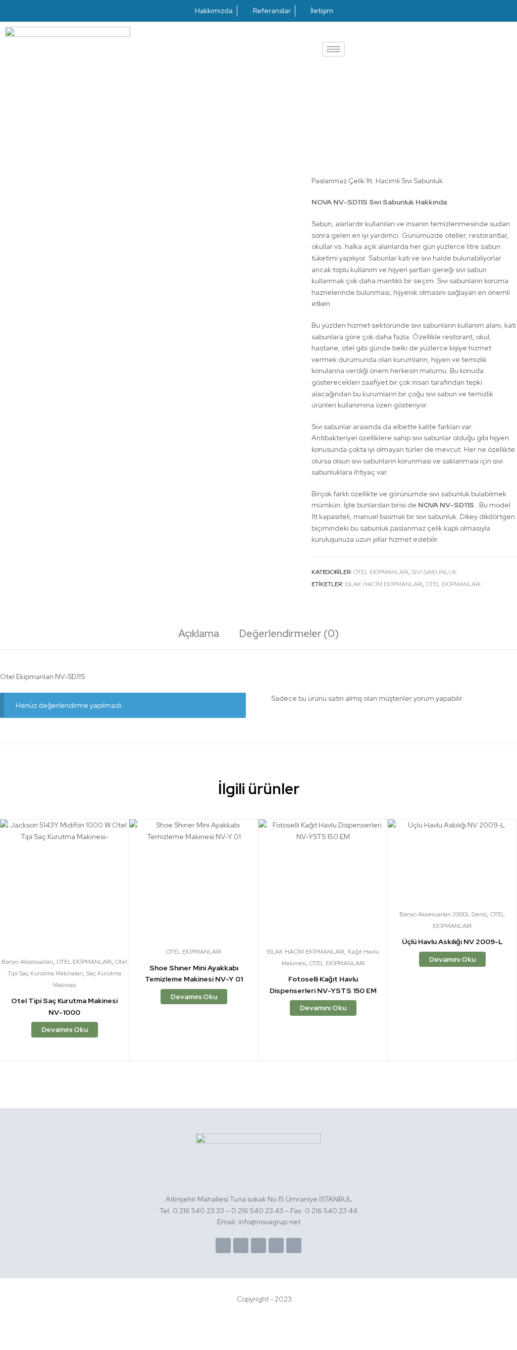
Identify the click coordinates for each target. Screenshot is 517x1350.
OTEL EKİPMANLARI (380, 572)
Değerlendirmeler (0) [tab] (289, 633)
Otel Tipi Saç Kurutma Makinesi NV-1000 (64, 1006)
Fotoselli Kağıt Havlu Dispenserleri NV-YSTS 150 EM (323, 984)
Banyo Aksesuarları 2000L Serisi (443, 914)
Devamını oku (64, 1029)
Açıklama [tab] (198, 633)
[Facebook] (223, 1245)
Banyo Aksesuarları (27, 962)
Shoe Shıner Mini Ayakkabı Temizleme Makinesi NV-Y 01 (194, 973)
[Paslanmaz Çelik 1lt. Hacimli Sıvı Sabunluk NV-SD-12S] (511, 104)
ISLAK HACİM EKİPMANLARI (384, 584)
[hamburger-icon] (333, 49)
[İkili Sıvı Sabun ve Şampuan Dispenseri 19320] (485, 104)
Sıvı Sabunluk (434, 572)
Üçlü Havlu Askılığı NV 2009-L (452, 941)
